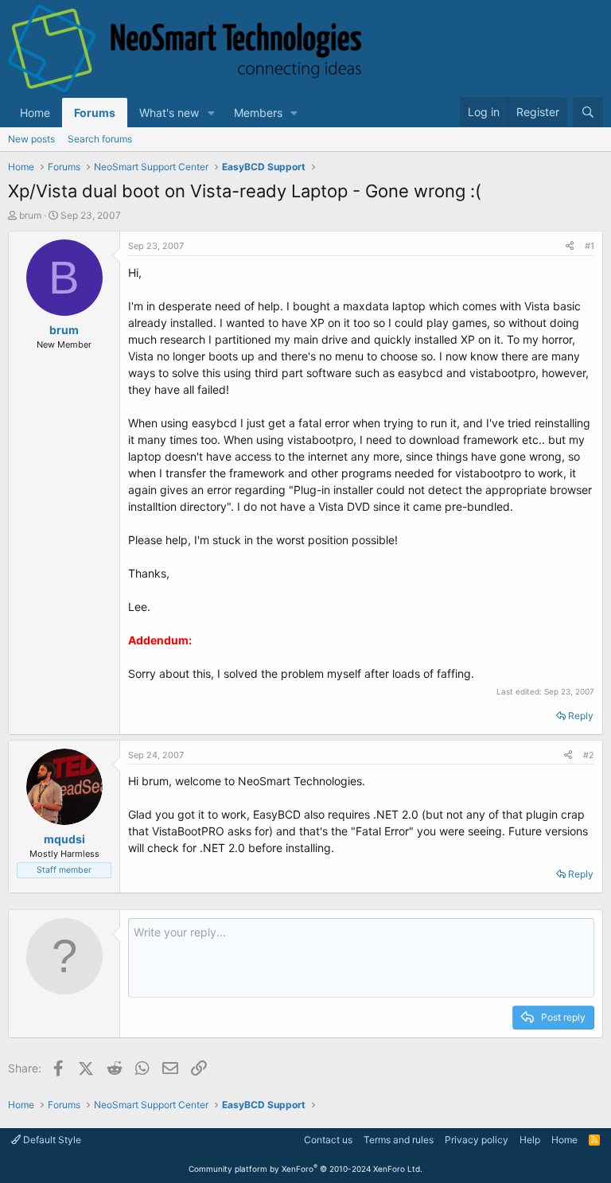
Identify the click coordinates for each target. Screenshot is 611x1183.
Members (258, 112)
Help (530, 1140)
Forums (94, 112)
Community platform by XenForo (305, 1168)
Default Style (51, 1140)
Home (35, 112)
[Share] (569, 246)
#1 (589, 245)
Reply (580, 716)
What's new (169, 112)
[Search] (588, 112)
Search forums (100, 139)
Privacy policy (476, 1140)
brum (30, 215)
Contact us (328, 1140)
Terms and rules (399, 1140)
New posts (31, 139)
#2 (588, 755)
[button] (211, 112)
